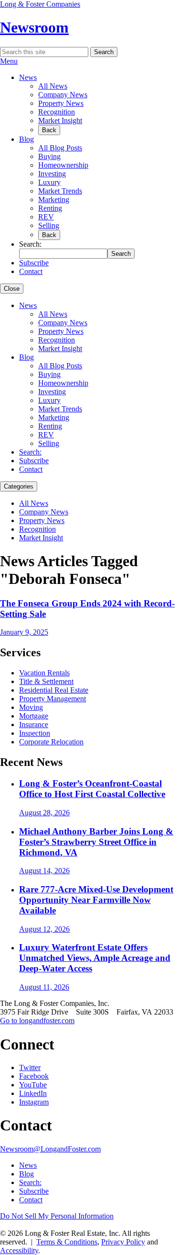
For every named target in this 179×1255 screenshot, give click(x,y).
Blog (26, 139)
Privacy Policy (123, 1242)
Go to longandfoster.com (37, 1020)
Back (49, 130)
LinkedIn (33, 1093)
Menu (9, 61)
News (28, 77)
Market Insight (60, 120)
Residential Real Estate (53, 690)
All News (52, 86)
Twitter (30, 1067)
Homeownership (63, 165)
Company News (62, 95)
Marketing (53, 199)
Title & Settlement (46, 681)
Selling (48, 225)
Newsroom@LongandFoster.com (50, 1149)
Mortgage (33, 716)
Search (104, 52)
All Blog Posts (60, 148)
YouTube (33, 1085)
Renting (50, 208)
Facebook (34, 1076)
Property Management (52, 699)
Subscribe (34, 263)
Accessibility (19, 1250)
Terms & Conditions (66, 1242)
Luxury (49, 182)
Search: (30, 452)
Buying (49, 156)
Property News (61, 103)
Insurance (33, 724)
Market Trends (60, 191)
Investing (52, 174)
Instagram (34, 1102)
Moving (31, 707)
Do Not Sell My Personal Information (57, 1216)
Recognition (56, 112)
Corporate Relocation (51, 742)
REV (46, 217)
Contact (30, 271)
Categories (18, 486)
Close (12, 288)
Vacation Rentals (44, 673)
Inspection (34, 733)
